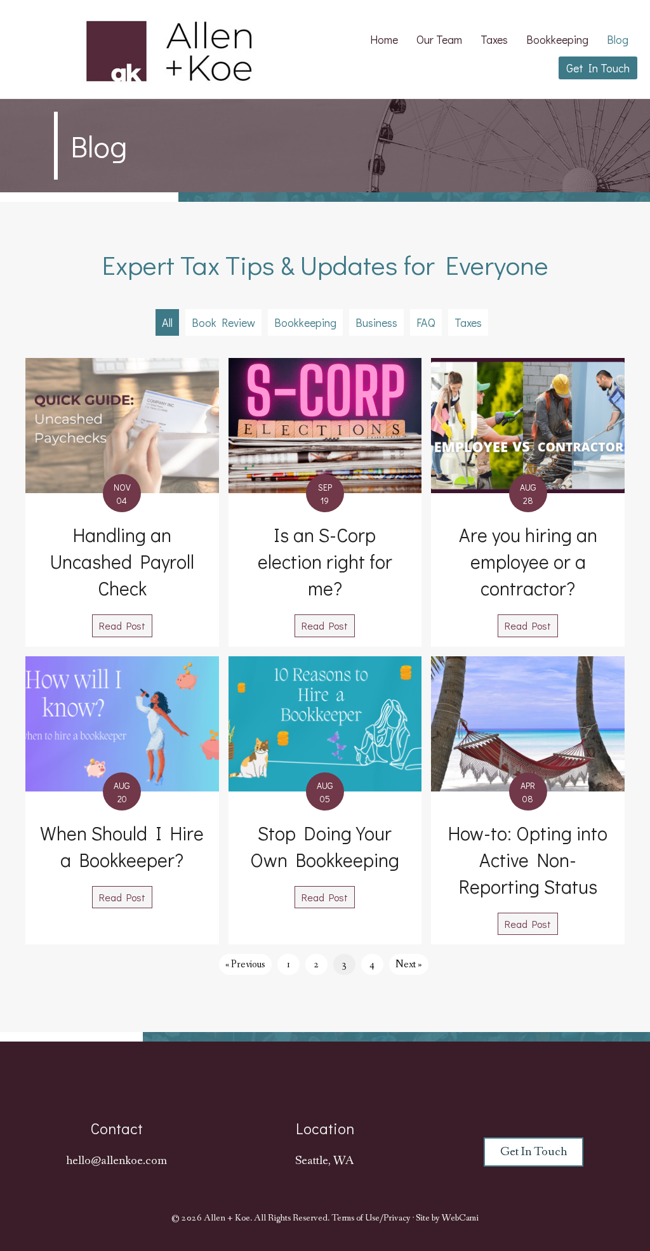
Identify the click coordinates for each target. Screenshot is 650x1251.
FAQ (425, 322)
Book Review (223, 322)
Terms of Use (355, 1218)
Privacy (397, 1218)
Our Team (439, 39)
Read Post (125, 625)
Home (384, 39)
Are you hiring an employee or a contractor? (528, 561)
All (167, 322)
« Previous (245, 964)
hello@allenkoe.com (116, 1161)
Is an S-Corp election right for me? (325, 561)
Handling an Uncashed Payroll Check (122, 561)
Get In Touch (598, 68)
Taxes (494, 39)
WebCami (460, 1218)
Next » (408, 964)
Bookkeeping (557, 39)
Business (376, 322)
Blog (617, 39)
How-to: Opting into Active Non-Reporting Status (527, 860)
